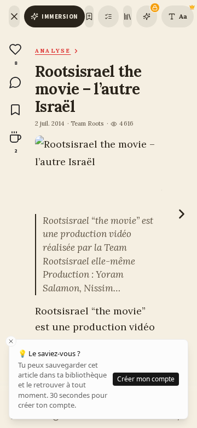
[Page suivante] (182, 214)
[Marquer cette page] (89, 16)
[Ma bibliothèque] (127, 16)
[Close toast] (10, 341)
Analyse (53, 50)
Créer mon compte (146, 379)
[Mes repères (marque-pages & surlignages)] (108, 16)
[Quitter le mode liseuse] (14, 16)
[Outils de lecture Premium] (146, 16)
